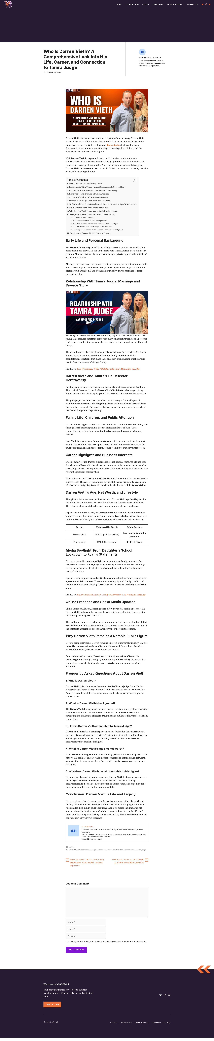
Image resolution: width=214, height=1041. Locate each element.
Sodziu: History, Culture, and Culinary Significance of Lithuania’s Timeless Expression (87, 862)
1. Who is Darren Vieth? (84, 217)
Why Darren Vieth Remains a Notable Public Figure (93, 211)
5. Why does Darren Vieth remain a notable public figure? (98, 230)
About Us (114, 1022)
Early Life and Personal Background (86, 183)
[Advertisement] (107, 25)
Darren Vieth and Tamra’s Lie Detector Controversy (93, 190)
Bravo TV (72, 850)
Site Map (167, 1022)
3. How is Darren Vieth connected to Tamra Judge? (96, 224)
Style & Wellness (175, 4)
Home (119, 4)
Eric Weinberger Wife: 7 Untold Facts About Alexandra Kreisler (108, 369)
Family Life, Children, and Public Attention (89, 194)
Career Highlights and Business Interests (88, 197)
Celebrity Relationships (86, 850)
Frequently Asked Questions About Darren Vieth (92, 214)
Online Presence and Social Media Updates (89, 207)
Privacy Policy (126, 1022)
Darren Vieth (129, 850)
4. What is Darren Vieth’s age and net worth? (93, 227)
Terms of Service (142, 1022)
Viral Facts (157, 4)
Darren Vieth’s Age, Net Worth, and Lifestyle (89, 201)
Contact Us (192, 4)
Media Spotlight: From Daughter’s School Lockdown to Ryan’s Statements (103, 204)
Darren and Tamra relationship (110, 850)
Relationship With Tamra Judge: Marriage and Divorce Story (97, 187)
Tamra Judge (113, 145)
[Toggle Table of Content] (134, 180)
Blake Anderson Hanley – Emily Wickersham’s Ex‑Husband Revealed (111, 594)
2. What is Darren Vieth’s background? (90, 220)
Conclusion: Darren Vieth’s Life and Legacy (90, 233)
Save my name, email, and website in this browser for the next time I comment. (107, 941)
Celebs (145, 4)
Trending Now (132, 4)
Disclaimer (156, 1022)
